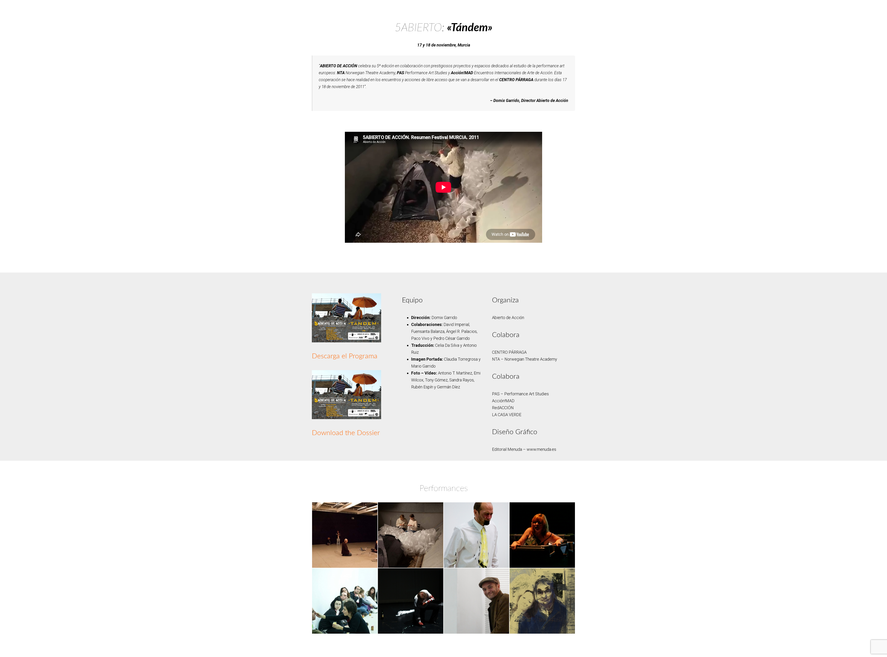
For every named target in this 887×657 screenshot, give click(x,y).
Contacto (526, 7)
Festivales (428, 7)
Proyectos (478, 7)
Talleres (453, 7)
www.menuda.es (541, 449)
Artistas (404, 7)
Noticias (381, 7)
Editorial (357, 7)
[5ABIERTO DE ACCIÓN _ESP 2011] (346, 317)
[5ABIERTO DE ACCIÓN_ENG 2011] (346, 394)
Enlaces (550, 7)
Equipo (502, 7)
